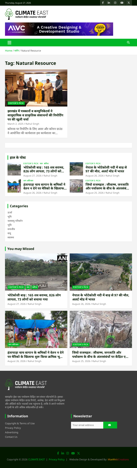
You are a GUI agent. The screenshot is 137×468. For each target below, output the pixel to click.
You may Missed (20, 248)
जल (41, 163)
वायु (9, 233)
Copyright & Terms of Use (20, 423)
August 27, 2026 (32, 175)
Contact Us (11, 436)
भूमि (10, 216)
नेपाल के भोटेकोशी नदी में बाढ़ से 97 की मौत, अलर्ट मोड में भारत (106, 169)
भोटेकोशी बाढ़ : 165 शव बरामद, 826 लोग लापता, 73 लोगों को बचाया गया (43, 171)
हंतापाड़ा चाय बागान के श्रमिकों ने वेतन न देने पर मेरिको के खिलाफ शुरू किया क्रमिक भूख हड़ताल (44, 188)
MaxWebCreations (118, 459)
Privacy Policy (13, 427)
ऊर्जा (10, 212)
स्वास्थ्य (11, 237)
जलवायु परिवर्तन (15, 220)
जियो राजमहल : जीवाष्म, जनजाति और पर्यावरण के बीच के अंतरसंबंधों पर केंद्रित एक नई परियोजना (107, 188)
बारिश (46, 163)
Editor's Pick (16, 103)
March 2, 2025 (15, 123)
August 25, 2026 (95, 192)
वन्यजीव (11, 229)
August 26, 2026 (95, 175)
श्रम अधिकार (28, 180)
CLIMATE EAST (36, 459)
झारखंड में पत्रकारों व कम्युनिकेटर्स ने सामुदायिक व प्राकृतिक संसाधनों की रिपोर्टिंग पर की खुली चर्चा (35, 115)
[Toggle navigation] (9, 42)
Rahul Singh (32, 123)
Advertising (11, 432)
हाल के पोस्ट (18, 157)
